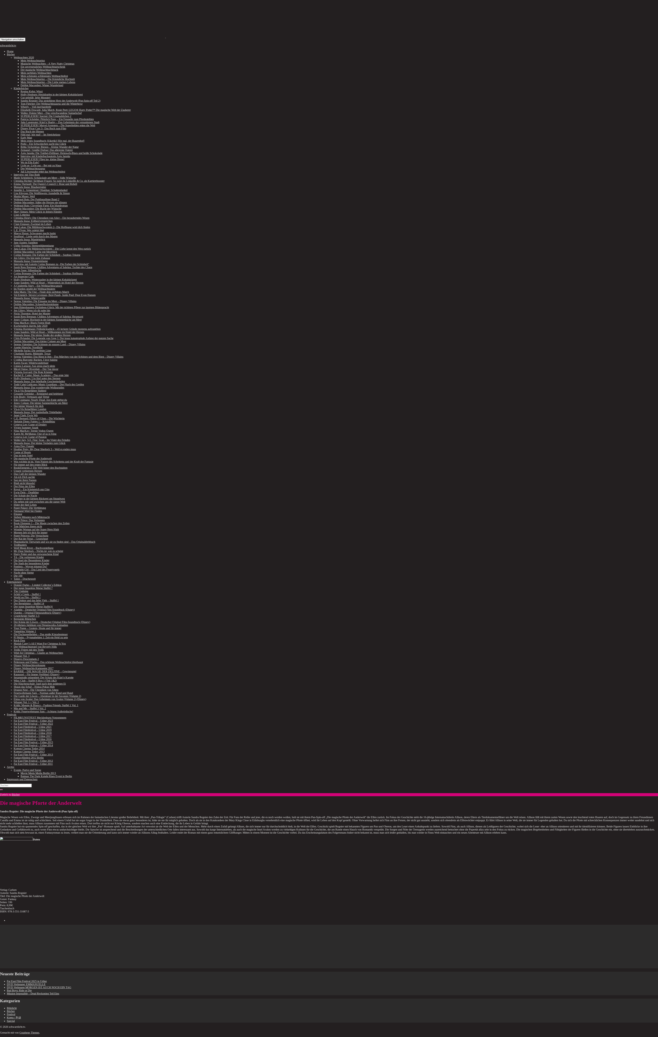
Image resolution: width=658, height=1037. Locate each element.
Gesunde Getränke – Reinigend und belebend (38, 393)
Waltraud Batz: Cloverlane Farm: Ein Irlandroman (41, 205)
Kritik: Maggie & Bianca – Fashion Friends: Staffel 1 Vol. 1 (46, 705)
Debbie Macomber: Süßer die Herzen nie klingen (40, 202)
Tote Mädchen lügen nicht (28, 526)
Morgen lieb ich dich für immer (30, 532)
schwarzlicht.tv (8, 45)
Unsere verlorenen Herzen (28, 470)
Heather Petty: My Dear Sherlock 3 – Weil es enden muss (45, 449)
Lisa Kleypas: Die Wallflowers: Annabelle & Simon (42, 193)
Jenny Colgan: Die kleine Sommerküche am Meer (41, 403)
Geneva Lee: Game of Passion (30, 436)
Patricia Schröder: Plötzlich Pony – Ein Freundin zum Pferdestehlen (57, 119)
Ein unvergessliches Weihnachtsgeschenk (43, 66)
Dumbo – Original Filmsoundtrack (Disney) (37, 612)
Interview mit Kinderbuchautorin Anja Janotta (45, 156)
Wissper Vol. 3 (21, 655)
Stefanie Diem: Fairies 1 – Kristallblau (34, 421)
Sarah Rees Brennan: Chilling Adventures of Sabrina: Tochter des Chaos (53, 267)
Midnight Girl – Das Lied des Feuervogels (36, 569)
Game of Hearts (22, 452)
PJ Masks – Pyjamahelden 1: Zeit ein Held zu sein (41, 637)
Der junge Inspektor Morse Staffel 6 (33, 606)
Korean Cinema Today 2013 (29, 751)
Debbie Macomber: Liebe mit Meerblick (35, 251)
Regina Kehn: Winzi (32, 91)
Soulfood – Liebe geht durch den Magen (36, 236)
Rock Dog (19, 640)
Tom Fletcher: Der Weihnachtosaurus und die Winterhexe (52, 103)
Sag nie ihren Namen (25, 480)
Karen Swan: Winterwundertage (31, 362)
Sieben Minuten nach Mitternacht (32, 517)
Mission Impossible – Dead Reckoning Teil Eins (33, 993)
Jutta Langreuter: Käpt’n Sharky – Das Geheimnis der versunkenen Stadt (60, 122)
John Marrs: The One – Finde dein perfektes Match (41, 291)
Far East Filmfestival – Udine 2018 (33, 733)
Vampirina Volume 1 (25, 631)
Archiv (10, 767)
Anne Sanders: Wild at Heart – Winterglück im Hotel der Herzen (48, 282)
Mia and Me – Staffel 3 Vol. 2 (30, 708)
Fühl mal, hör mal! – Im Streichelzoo (40, 134)
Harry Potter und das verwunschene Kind (36, 554)
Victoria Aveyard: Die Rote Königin (33, 372)
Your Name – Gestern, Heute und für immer (37, 628)
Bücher (11, 54)
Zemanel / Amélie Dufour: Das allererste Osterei (47, 150)
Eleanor (18, 514)
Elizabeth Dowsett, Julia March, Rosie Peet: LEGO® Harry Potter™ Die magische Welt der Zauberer (76, 109)
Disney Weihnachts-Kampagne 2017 (33, 668)
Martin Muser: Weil (24, 196)
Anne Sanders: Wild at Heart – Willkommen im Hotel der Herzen (49, 332)
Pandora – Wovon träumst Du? (30, 566)
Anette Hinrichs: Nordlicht (28, 347)
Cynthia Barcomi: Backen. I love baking (35, 359)
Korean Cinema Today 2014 (29, 748)
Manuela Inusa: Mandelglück (29, 239)
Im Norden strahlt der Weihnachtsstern (34, 288)
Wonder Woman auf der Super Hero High (36, 529)
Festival (11, 1014)
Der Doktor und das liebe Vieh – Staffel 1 (36, 600)
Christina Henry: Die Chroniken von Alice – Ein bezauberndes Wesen (51, 217)
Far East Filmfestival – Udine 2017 (33, 736)
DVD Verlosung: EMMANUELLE (26, 984)
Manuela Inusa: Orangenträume (31, 261)
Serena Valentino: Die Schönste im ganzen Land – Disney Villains (49, 344)
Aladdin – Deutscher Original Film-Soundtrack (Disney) (44, 609)
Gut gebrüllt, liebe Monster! (36, 97)
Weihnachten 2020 (24, 57)
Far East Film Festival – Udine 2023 (33, 720)
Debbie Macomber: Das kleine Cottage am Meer (40, 341)
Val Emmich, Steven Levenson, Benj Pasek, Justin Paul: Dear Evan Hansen (55, 295)
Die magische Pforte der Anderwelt (33, 458)
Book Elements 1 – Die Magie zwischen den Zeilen (42, 523)
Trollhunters (20, 544)
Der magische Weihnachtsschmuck (39, 69)
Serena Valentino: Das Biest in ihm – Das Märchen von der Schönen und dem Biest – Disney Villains (68, 356)
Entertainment (14, 581)
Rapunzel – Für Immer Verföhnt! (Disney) (36, 674)
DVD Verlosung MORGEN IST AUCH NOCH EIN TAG (39, 987)
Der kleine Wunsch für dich (29, 406)
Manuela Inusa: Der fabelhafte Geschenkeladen (39, 381)
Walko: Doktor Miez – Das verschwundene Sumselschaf (51, 113)
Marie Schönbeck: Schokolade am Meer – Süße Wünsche (45, 177)
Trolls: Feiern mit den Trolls (29, 649)
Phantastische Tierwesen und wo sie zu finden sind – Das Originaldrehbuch (54, 541)
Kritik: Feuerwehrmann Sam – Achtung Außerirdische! (43, 711)
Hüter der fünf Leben (25, 504)
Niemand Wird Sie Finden (28, 511)
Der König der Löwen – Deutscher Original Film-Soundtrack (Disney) (52, 622)
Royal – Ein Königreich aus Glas (32, 489)
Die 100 (18, 575)
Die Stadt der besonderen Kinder (31, 563)
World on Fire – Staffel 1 (27, 597)
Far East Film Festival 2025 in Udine (27, 981)
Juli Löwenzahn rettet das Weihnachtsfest (43, 171)
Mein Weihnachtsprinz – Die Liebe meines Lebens (48, 82)
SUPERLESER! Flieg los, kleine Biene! (42, 159)
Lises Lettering (22, 214)
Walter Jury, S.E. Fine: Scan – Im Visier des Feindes (42, 440)
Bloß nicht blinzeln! (24, 483)
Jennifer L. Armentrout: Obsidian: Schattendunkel (41, 190)
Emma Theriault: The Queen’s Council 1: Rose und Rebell (45, 184)
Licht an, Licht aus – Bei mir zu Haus (41, 165)
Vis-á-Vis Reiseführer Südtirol (30, 390)
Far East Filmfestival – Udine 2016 (33, 739)
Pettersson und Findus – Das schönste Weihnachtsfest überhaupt (48, 662)
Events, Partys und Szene (27, 770)
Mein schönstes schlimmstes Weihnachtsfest (44, 76)
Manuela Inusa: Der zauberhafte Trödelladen (38, 412)
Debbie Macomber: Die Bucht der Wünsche (37, 208)
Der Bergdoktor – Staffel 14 (29, 603)
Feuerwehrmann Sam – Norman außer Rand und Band (43, 693)
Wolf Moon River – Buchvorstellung (33, 548)
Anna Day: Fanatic (24, 446)
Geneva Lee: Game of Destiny (30, 424)
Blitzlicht (12, 1008)
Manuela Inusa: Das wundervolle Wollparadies (39, 387)
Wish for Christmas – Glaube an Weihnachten (38, 652)
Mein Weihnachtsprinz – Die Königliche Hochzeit (48, 79)
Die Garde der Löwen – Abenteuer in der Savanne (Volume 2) (47, 696)
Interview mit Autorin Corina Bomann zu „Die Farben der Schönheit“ (51, 264)
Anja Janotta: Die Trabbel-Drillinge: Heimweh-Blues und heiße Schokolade (61, 153)
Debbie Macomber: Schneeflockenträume (36, 304)
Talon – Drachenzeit (25, 578)
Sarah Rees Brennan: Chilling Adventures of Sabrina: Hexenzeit (48, 316)
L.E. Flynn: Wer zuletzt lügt (29, 230)
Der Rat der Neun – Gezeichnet (31, 538)
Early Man (26, 137)
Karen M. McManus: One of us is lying (35, 433)
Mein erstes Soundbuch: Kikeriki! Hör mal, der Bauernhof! (52, 140)
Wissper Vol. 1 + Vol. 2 (26, 702)
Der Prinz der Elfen (24, 486)
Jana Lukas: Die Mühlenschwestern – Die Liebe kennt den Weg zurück (52, 248)
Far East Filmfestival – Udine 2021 (33, 726)
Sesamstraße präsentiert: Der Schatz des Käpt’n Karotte (44, 677)
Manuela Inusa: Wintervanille (29, 298)
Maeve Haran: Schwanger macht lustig (35, 233)
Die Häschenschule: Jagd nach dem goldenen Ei (40, 683)
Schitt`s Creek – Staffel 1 (27, 594)
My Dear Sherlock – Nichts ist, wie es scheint (38, 551)
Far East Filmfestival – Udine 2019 (33, 730)
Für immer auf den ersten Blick (30, 464)
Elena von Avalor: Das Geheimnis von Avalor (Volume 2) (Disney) (50, 699)
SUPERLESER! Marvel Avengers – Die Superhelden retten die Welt (58, 125)
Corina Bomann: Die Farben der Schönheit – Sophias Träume (47, 254)
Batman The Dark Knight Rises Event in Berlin (46, 776)
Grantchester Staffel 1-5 (26, 615)
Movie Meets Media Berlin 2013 (38, 773)
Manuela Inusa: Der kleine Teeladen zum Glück (39, 443)
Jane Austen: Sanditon (26, 242)
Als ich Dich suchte (24, 477)
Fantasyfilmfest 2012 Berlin (29, 757)
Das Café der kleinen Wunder (30, 473)
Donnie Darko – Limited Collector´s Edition (38, 585)
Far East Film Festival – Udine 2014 (33, 745)
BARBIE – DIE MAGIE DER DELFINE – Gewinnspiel (45, 671)
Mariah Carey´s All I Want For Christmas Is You (40, 643)
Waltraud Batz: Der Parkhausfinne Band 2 (36, 199)
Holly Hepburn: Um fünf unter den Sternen (37, 378)
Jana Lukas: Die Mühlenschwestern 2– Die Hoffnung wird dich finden (52, 227)
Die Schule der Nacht (25, 495)
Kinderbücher (21, 88)
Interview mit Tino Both (27, 174)
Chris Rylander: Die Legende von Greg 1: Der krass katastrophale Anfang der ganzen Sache (63, 338)
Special (11, 1021)
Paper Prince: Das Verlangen (29, 520)
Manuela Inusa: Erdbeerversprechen (33, 221)
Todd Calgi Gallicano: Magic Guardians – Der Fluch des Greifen (49, 384)
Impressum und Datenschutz (22, 779)
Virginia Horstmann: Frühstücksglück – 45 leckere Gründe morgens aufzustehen (57, 329)
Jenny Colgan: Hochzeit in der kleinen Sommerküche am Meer (48, 319)
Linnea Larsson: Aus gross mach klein (34, 366)
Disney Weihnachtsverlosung (29, 665)
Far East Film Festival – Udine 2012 (33, 760)
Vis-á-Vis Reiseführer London (30, 409)
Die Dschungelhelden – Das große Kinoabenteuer (41, 634)
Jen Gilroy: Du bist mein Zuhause (32, 258)
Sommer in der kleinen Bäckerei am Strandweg (39, 498)
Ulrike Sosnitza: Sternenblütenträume (34, 245)
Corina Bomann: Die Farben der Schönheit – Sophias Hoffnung (48, 273)
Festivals (11, 714)
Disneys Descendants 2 (26, 659)
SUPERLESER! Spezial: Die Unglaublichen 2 (46, 116)
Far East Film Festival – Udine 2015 (33, 742)
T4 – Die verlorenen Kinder (29, 557)
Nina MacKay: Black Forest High (32, 322)
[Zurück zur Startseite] (165, 36)
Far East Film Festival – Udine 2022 (33, 723)
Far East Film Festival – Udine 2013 (33, 754)
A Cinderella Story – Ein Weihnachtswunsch (38, 285)
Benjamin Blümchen (25, 618)
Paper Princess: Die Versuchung (31, 535)
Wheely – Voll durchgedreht (36, 106)
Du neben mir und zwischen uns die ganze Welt (39, 501)
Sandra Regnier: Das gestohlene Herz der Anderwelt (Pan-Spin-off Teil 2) (60, 100)
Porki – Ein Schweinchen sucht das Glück (43, 143)
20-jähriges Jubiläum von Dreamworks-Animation (41, 625)
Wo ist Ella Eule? (30, 162)
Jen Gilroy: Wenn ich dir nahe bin (32, 310)
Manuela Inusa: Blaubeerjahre (30, 187)
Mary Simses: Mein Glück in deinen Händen (38, 211)
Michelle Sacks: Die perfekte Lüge (32, 350)
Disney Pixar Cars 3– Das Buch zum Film (43, 128)
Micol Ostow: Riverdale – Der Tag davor (36, 369)
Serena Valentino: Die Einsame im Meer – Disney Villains (45, 301)
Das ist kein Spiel (23, 455)
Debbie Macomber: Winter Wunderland (42, 85)
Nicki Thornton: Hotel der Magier (32, 313)
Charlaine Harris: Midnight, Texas (32, 353)
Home (10, 51)
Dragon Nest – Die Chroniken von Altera (36, 689)
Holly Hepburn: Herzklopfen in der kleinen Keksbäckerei (52, 94)
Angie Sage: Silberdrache (27, 270)
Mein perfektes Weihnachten (36, 72)
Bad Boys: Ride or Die (19, 990)
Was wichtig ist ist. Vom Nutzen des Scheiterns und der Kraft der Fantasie (53, 461)
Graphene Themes (29, 1032)
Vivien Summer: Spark (26, 427)
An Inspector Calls (24, 276)
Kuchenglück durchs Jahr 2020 (30, 325)
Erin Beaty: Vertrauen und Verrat (31, 396)
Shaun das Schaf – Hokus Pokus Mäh (34, 686)
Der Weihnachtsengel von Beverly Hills (35, 646)
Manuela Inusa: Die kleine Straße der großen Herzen (42, 335)
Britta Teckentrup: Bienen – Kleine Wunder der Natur (50, 146)
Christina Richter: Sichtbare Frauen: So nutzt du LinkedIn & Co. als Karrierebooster (59, 180)
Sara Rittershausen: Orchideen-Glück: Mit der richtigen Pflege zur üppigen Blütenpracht (61, 307)
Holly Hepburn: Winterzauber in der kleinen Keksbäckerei (45, 279)
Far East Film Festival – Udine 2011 (33, 763)
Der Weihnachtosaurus (33, 168)
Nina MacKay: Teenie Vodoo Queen (33, 430)
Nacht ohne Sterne (24, 572)
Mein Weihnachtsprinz (33, 60)
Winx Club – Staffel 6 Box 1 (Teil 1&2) (35, 680)
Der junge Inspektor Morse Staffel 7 (33, 588)
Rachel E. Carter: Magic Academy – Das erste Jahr (41, 375)
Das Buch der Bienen (32, 131)
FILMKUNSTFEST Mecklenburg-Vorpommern (40, 717)
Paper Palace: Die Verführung (30, 507)
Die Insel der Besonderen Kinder (31, 560)
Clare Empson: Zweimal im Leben (32, 224)
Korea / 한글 (14, 1017)
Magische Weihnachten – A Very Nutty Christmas (47, 63)
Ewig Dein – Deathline (26, 492)
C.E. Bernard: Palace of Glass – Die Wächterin (39, 418)
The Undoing (21, 591)
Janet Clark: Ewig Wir (26, 415)
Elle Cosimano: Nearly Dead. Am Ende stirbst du (40, 399)
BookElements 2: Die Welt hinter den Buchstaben (41, 467)
